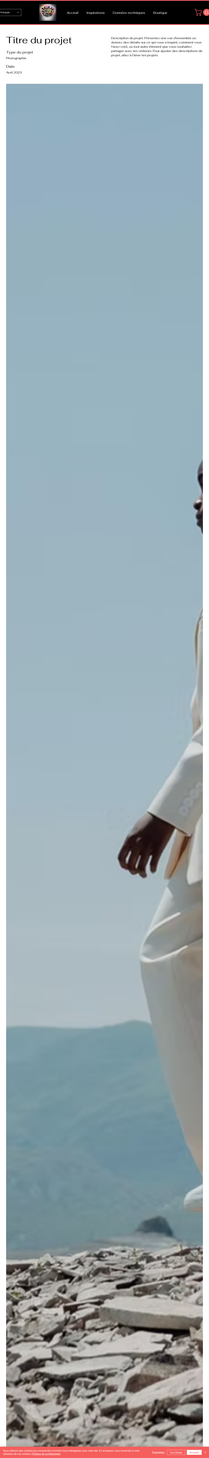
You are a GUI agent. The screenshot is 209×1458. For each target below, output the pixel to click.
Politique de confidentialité (46, 1454)
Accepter (194, 1452)
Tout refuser (176, 1452)
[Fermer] (205, 1452)
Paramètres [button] (158, 1452)
